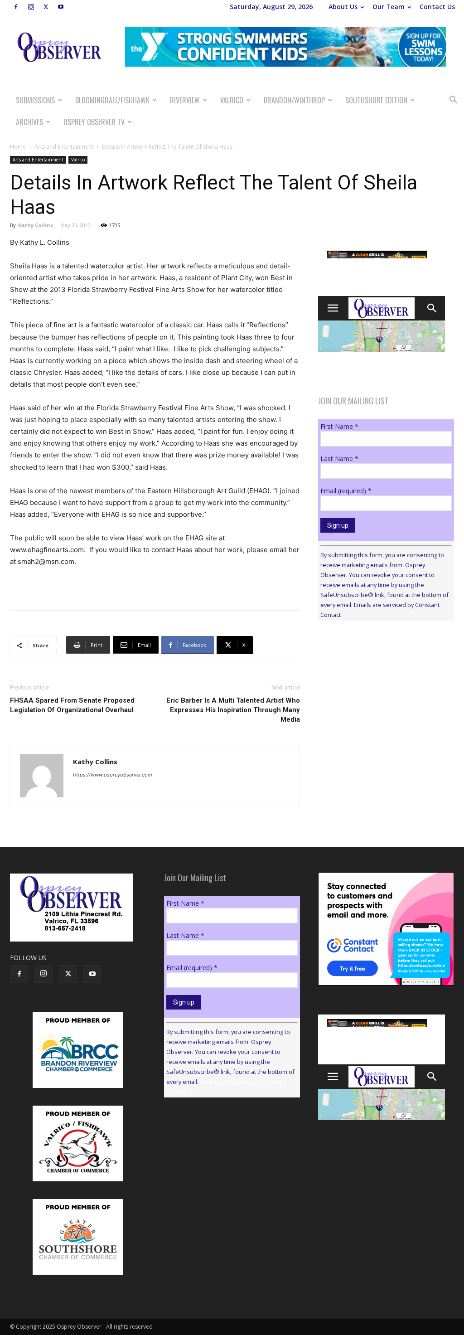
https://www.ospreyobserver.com (112, 775)
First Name (339, 426)
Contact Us (437, 6)
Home (18, 146)
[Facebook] (16, 7)
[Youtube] (61, 7)
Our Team (388, 6)
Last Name (339, 458)
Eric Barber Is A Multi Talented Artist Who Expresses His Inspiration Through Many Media (233, 709)
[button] (453, 101)
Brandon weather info (386, 710)
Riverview (185, 100)
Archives (29, 122)
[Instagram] (31, 7)
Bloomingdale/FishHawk (112, 100)
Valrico (231, 100)
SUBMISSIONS (35, 100)
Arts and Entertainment (63, 146)
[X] (46, 7)
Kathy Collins (35, 225)
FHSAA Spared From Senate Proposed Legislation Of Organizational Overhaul (72, 705)
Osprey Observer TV (94, 122)
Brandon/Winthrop (294, 100)
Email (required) (346, 490)
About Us (343, 6)
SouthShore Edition (376, 100)
